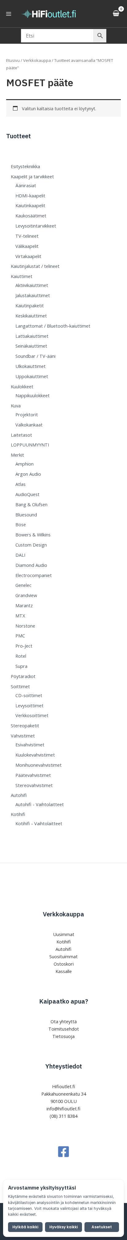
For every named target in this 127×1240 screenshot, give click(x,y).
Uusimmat (63, 934)
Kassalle (63, 971)
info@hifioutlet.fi (63, 1108)
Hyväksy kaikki (63, 1227)
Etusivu (13, 60)
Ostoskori (64, 964)
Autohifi (63, 949)
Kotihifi (63, 942)
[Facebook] (63, 1151)
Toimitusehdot (63, 1029)
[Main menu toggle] (8, 13)
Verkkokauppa (37, 60)
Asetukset (102, 1227)
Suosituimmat (63, 956)
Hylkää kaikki (25, 1227)
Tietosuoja (63, 1036)
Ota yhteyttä (64, 1021)
